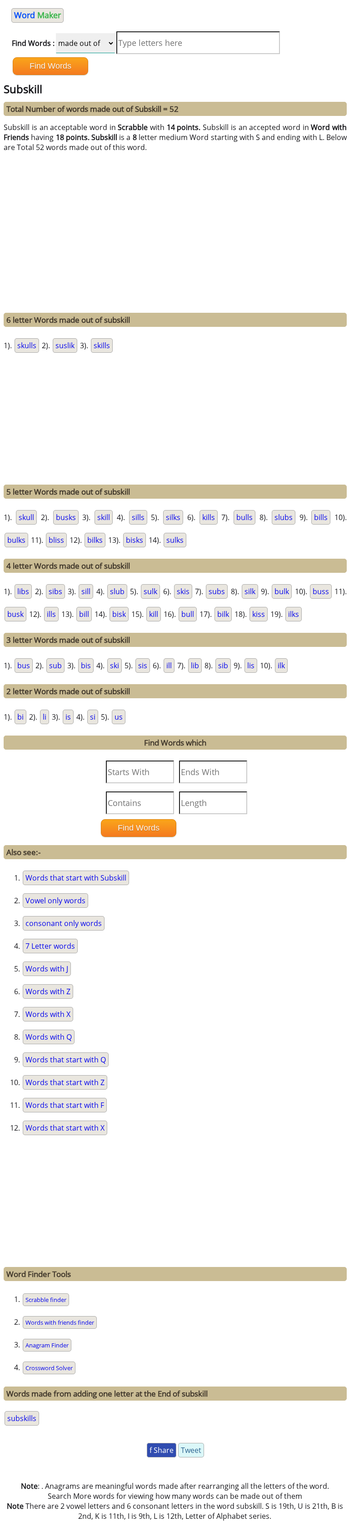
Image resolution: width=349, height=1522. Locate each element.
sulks (175, 540)
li (44, 717)
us (119, 717)
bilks (95, 540)
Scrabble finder (45, 1300)
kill (153, 614)
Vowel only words (55, 901)
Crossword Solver (49, 1368)
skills (102, 345)
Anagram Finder (47, 1345)
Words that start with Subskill (75, 878)
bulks (16, 540)
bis (86, 666)
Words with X (47, 1014)
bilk (223, 614)
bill (84, 614)
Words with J (46, 969)
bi (20, 717)
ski (114, 666)
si (92, 717)
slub (117, 591)
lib (195, 666)
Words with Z (47, 991)
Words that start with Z (65, 1082)
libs (23, 591)
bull (187, 614)
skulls (26, 345)
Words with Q (48, 1037)
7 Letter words (50, 946)
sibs (55, 591)
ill (169, 666)
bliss (56, 540)
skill (103, 517)
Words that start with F (64, 1105)
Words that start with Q (65, 1060)
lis (250, 666)
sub (55, 666)
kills (208, 517)
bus (23, 666)
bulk (281, 591)
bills (321, 517)
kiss (258, 614)
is (68, 717)
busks (66, 517)
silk (249, 591)
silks (173, 517)
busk (15, 614)
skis (183, 591)
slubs (283, 517)
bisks (134, 540)
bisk (119, 614)
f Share (162, 1450)
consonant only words (63, 923)
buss (321, 591)
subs (217, 591)
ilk (281, 666)
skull (26, 517)
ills (51, 614)
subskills (21, 1418)
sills (138, 517)
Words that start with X (65, 1128)
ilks (293, 614)
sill (85, 591)
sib (223, 666)
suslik (65, 345)
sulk (150, 591)
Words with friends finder (59, 1322)
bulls (244, 517)
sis (142, 666)
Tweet (191, 1450)
